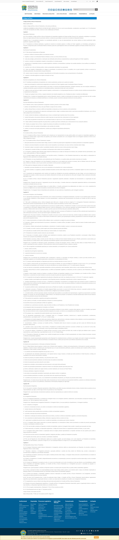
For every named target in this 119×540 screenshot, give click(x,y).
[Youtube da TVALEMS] (54, 9)
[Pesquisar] (96, 9)
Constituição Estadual (58, 511)
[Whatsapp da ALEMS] (56, 9)
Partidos (32, 505)
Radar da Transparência (83, 504)
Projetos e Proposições (42, 504)
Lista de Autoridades (23, 517)
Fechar (96, 537)
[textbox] (84, 9)
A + (93, 1)
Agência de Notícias (69, 504)
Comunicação (73, 13)
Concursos (21, 508)
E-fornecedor (92, 511)
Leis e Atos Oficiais (62, 13)
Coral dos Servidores (23, 513)
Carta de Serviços (22, 507)
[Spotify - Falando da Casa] (69, 9)
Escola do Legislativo (23, 511)
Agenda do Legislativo (83, 511)
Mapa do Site (81, 513)
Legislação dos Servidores (59, 520)
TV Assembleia (68, 510)
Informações (92, 504)
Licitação (91, 13)
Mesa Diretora (33, 504)
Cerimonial (21, 516)
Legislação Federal (57, 510)
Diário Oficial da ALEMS (58, 505)
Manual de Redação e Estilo (70, 516)
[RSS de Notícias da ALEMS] (71, 9)
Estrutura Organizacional (24, 505)
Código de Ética (57, 519)
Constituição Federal (58, 508)
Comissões (40, 513)
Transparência (83, 13)
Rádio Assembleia (68, 511)
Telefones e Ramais (23, 522)
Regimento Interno (57, 517)
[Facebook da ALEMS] (49, 9)
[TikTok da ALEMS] (61, 9)
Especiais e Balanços (69, 505)
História (20, 504)
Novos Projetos (41, 508)
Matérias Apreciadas (42, 510)
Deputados (37, 13)
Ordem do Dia (41, 505)
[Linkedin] (66, 9)
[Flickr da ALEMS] (64, 9)
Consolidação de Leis (42, 514)
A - (87, 1)
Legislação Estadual (58, 516)
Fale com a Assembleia (83, 514)
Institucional (28, 13)
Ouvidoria (80, 510)
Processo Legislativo (48, 13)
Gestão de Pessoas (23, 514)
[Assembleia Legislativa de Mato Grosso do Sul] (29, 7)
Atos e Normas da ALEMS (59, 507)
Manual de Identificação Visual (71, 517)
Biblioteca (21, 510)
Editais (91, 505)
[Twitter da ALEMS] (59, 9)
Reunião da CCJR (41, 507)
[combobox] (84, 9)
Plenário (40, 511)
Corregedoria (33, 513)
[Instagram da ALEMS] (51, 9)
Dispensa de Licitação (94, 507)
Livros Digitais (68, 508)
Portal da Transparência (83, 508)
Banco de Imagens (68, 507)
